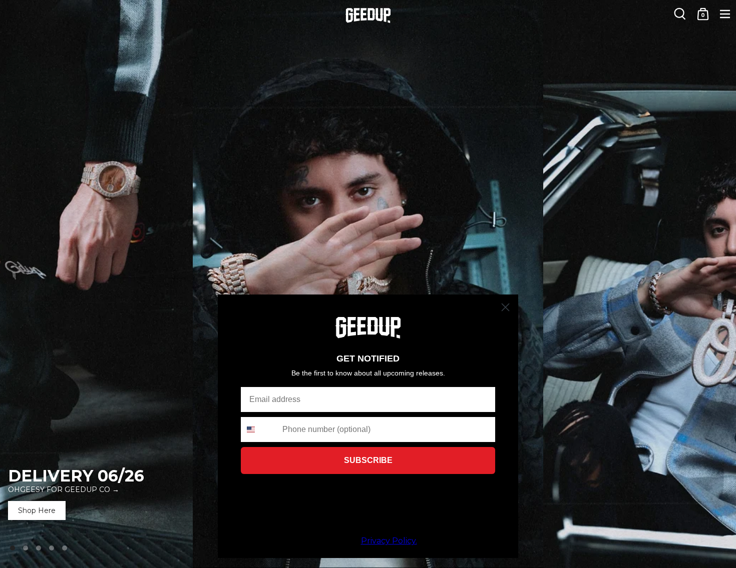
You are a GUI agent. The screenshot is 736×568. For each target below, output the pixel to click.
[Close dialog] (505, 307)
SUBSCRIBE (368, 460)
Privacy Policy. (389, 541)
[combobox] (259, 430)
